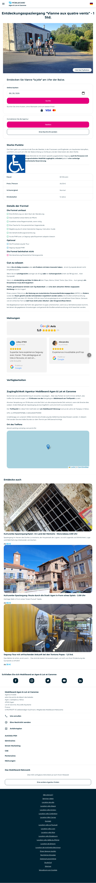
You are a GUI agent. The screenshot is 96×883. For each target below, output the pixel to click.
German (93, 4)
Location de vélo (48, 802)
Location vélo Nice (48, 832)
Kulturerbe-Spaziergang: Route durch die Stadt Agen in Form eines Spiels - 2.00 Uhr (44, 595)
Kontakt (48, 821)
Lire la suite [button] (15, 361)
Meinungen (10, 761)
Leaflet (72, 467)
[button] (7, 355)
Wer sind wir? (48, 795)
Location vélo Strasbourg (48, 836)
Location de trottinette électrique (48, 847)
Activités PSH (11, 736)
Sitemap (48, 866)
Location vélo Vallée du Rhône (48, 840)
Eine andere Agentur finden (48, 782)
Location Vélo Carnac (48, 817)
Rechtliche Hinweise (48, 855)
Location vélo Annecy (48, 810)
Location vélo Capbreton (48, 814)
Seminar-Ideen (48, 798)
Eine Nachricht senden (48, 132)
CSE (6, 751)
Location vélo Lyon (48, 829)
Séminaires (10, 741)
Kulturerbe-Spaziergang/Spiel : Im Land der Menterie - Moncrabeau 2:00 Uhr (40, 534)
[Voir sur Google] (12, 343)
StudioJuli (48, 862)
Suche (48, 101)
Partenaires (10, 756)
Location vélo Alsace (48, 806)
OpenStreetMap (83, 467)
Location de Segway (48, 844)
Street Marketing (12, 746)
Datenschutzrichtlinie (48, 859)
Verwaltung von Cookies (48, 870)
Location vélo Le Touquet (48, 825)
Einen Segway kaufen (48, 851)
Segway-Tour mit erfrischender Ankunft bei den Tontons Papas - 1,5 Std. (38, 654)
